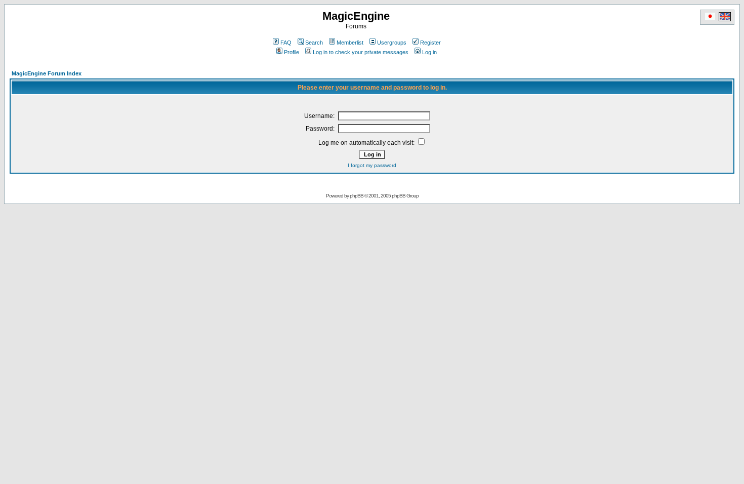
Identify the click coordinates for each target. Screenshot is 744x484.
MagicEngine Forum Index (46, 73)
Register (430, 42)
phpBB (356, 195)
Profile (291, 52)
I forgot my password (372, 165)
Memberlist (350, 42)
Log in (429, 52)
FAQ (286, 42)
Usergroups (391, 42)
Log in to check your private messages (360, 52)
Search (314, 42)
